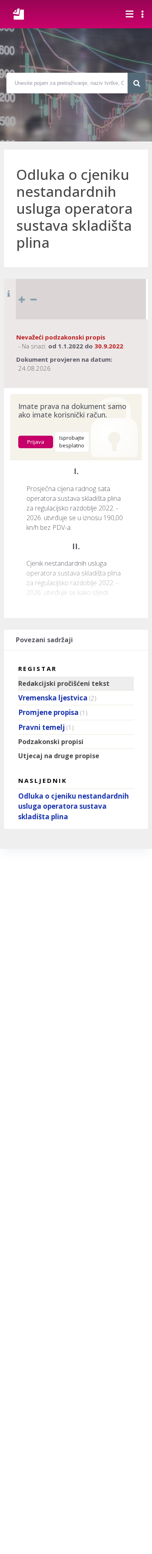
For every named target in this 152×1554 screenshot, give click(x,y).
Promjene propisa (48, 712)
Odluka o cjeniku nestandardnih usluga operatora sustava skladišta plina (73, 806)
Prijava (35, 441)
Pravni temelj (41, 727)
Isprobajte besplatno (71, 441)
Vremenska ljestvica (53, 697)
